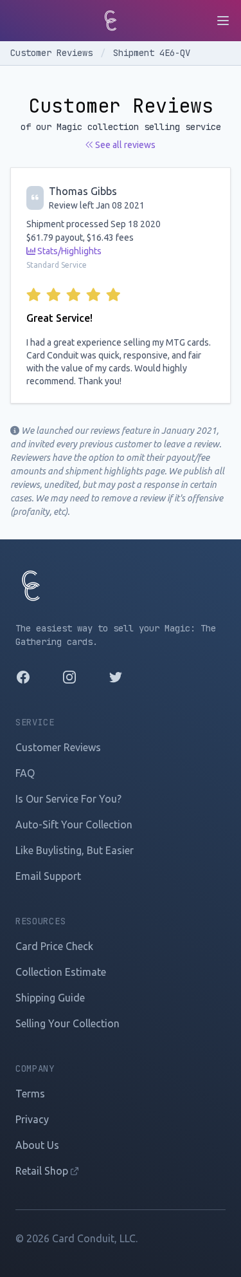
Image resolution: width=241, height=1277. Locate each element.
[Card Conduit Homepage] (110, 20)
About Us (37, 1145)
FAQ (25, 773)
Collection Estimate (60, 972)
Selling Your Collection (67, 1023)
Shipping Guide (50, 997)
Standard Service (56, 265)
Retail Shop (43, 1171)
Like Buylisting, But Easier (74, 850)
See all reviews (124, 145)
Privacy (32, 1119)
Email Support (48, 876)
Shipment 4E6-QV (151, 53)
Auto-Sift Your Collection (73, 824)
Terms (30, 1093)
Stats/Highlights (68, 251)
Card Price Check (54, 946)
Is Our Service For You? (68, 799)
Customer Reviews (54, 53)
